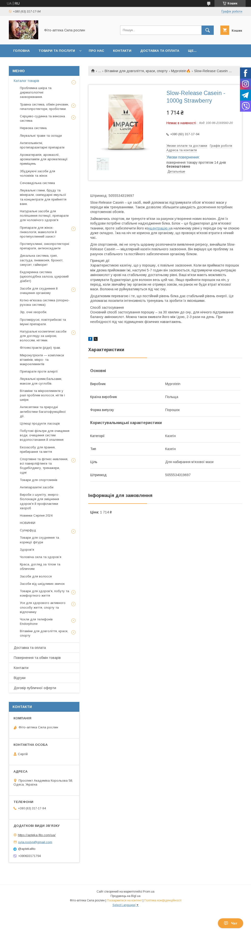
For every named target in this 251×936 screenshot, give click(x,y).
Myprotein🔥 (180, 71)
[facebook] (90, 340)
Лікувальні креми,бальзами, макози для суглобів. (41, 381)
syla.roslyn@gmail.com (35, 842)
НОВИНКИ (27, 523)
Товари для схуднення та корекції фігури (39, 540)
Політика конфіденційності (162, 900)
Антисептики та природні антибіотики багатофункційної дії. (43, 411)
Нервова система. (33, 128)
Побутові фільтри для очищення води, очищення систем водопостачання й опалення (44, 435)
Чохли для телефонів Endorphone (36, 621)
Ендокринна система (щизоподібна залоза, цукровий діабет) (44, 276)
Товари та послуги (56, 51)
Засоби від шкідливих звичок (42, 584)
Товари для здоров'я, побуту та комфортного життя (44, 593)
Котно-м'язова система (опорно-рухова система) (45, 302)
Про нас (96, 51)
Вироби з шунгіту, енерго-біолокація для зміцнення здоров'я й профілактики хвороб (39, 501)
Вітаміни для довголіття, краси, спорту (136, 71)
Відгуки (19, 678)
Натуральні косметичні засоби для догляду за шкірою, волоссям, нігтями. (43, 336)
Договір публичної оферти (35, 688)
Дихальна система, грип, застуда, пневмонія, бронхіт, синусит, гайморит (41, 260)
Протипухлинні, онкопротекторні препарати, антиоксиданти (44, 246)
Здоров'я (27, 549)
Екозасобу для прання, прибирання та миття (37, 449)
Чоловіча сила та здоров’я (40, 557)
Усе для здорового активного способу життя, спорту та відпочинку (42, 607)
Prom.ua (148, 891)
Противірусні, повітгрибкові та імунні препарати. (43, 322)
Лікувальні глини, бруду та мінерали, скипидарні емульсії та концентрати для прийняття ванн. (43, 197)
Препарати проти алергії (39, 371)
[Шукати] (207, 30)
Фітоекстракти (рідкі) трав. (40, 347)
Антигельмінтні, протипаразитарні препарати (42, 145)
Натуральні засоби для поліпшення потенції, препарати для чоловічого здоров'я (44, 215)
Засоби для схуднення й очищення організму (39, 291)
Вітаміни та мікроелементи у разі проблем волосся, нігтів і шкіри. (42, 395)
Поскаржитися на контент (124, 900)
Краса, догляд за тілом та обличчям (40, 566)
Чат (234, 923)
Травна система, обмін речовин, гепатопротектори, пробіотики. (44, 107)
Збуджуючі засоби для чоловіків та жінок (37, 173)
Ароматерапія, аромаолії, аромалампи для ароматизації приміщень (44, 159)
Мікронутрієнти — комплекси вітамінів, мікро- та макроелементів (42, 359)
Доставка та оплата (159, 51)
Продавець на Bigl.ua (125, 896)
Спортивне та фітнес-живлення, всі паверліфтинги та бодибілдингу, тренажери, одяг (44, 465)
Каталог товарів (26, 81)
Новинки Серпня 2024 (36, 515)
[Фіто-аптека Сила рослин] (23, 38)
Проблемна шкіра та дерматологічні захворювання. (35, 92)
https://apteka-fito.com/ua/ (37, 835)
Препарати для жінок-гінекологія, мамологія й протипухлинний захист (38, 232)
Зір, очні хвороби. (33, 312)
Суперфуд (28, 530)
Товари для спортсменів (38, 480)
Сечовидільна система (37, 183)
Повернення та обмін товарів (37, 658)
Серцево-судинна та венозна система (42, 118)
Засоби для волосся (36, 576)
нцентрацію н (159, 228)
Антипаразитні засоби (36, 487)
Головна (21, 51)
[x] (96, 340)
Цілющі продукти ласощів (40, 423)
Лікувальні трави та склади (41, 135)
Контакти (122, 51)
